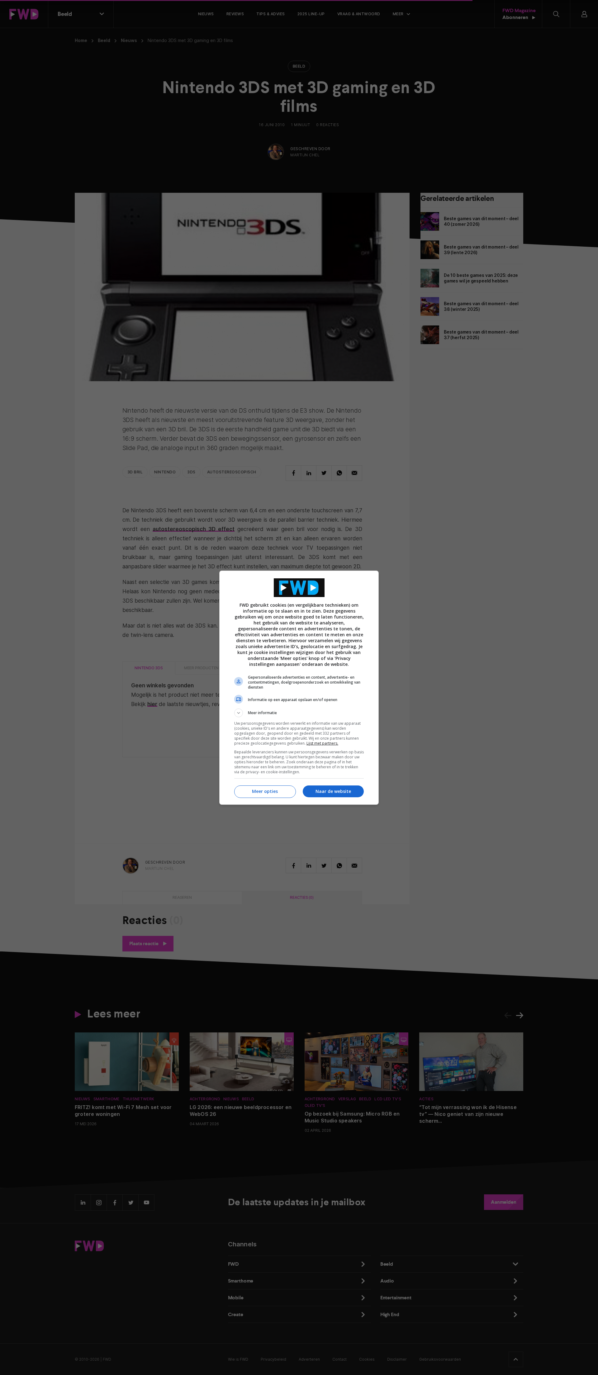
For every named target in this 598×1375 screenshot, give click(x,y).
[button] (299, 713)
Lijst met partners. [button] (322, 743)
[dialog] (299, 688)
